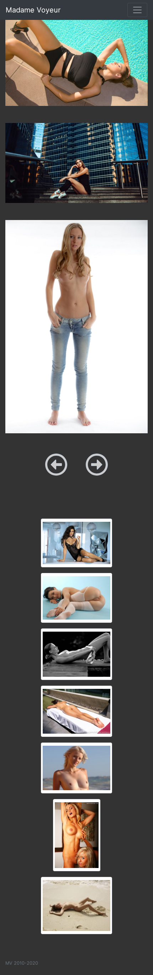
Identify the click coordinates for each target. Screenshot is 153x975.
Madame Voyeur (33, 10)
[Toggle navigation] (137, 10)
